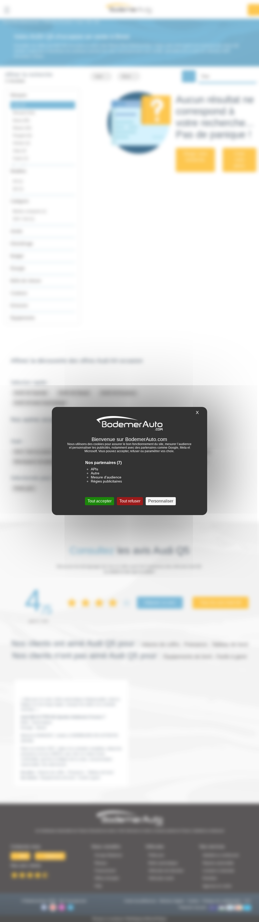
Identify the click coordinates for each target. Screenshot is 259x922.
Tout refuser (129, 501)
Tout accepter (100, 501)
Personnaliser (160, 501)
